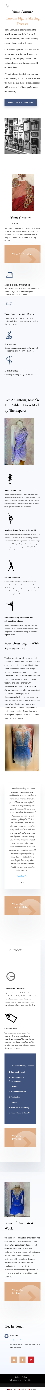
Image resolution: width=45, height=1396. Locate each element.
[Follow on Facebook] (23, 1360)
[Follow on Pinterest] (31, 1360)
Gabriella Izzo (22, 876)
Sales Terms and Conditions (21, 1380)
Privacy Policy (21, 1377)
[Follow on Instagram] (14, 1360)
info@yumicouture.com (20, 102)
